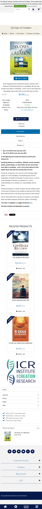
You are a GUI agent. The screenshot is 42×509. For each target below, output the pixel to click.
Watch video (22, 78)
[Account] (33, 9)
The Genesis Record (20, 257)
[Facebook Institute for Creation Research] (10, 451)
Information (20, 131)
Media (4, 402)
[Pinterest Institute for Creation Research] (19, 451)
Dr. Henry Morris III (27, 110)
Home (5, 33)
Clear (38, 428)
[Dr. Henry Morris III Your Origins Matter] (20, 286)
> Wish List (21, 124)
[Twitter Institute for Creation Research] (14, 451)
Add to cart (21, 119)
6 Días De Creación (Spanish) (20, 343)
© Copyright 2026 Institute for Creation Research (14, 495)
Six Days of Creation (21, 433)
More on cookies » (32, 6)
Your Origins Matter (20, 300)
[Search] (29, 9)
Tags (20, 140)
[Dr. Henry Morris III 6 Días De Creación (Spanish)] (20, 329)
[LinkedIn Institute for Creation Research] (32, 451)
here (30, 203)
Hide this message (20, 6)
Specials (5, 395)
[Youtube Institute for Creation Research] (23, 451)
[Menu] (36, 506)
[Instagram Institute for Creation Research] (28, 451)
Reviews (20, 145)
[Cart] (39, 9)
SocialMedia (26, 507)
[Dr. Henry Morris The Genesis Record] (20, 243)
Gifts (4, 405)
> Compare (21, 126)
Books (12, 33)
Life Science (20, 33)
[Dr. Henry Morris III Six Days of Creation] (7, 433)
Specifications (20, 136)
